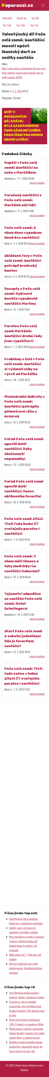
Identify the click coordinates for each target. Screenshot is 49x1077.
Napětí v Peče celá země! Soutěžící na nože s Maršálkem (21, 168)
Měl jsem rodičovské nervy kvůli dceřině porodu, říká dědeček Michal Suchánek (25, 968)
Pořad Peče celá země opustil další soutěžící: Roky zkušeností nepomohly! (23, 449)
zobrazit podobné (37, 183)
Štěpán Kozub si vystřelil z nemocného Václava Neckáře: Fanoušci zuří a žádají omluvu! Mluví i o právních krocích (27, 1033)
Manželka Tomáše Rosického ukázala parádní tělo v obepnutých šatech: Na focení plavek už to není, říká (25, 1046)
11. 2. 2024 (17, 91)
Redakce (24, 1070)
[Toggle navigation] (43, 5)
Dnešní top (21, 18)
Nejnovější (7, 18)
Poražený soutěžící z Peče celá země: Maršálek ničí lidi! (23, 200)
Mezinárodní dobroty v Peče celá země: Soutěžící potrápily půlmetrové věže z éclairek (24, 406)
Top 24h (35, 18)
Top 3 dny (20, 25)
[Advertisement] (24, 803)
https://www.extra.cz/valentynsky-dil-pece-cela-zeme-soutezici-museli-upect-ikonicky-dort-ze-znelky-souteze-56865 (24, 72)
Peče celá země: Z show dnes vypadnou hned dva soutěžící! (23, 233)
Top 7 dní (34, 25)
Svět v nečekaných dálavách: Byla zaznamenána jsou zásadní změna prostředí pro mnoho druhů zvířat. (23, 125)
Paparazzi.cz (17, 5)
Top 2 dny (7, 25)
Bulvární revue (35, 1065)
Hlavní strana (21, 1065)
